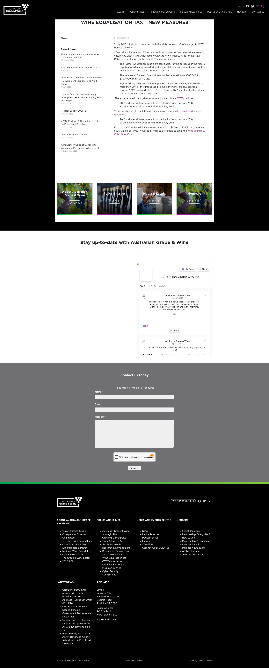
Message (100, 417)
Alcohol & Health (111, 544)
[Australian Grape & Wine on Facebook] (146, 275)
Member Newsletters (193, 548)
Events (146, 541)
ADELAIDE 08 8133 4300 (183, 501)
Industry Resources (191, 12)
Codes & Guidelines (73, 554)
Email (99, 404)
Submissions (109, 575)
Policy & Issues (137, 12)
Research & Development (116, 548)
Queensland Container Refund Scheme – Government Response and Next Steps (81, 81)
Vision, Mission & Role (74, 531)
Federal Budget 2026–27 (74, 111)
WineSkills (147, 544)
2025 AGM (68, 561)
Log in (240, 7)
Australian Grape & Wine (180, 276)
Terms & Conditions (192, 554)
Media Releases (150, 534)
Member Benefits (191, 544)
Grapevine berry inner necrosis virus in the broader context (74, 593)
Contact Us (258, 12)
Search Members (191, 531)
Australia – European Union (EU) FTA (80, 67)
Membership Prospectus (195, 541)
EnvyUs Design (205, 661)
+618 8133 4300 (109, 619)
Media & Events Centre (219, 12)
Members (241, 12)
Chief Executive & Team (75, 544)
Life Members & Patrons (75, 548)
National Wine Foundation (76, 551)
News (145, 531)
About (120, 12)
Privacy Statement (134, 661)
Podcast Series (150, 538)
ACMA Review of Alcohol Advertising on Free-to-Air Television (76, 640)
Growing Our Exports (163, 12)
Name (99, 392)
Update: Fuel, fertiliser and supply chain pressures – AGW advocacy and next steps (81, 97)
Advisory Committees (80, 541)
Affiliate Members (191, 551)
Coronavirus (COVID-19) (155, 548)
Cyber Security (110, 571)
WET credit (183, 98)
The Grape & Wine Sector (76, 558)
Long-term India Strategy (74, 135)
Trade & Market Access (114, 541)
